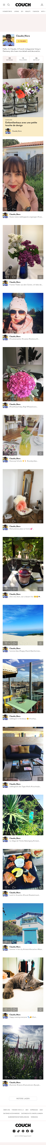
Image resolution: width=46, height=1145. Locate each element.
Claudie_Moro (17, 131)
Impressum (34, 1110)
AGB (41, 1110)
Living (16, 11)
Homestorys (7, 11)
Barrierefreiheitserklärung (18, 1117)
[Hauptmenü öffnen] (4, 4)
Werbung (34, 1117)
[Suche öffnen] (8, 4)
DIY (22, 11)
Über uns (6, 1110)
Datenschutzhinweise (11, 1113)
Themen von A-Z (18, 1110)
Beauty (28, 11)
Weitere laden (23, 1099)
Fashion (36, 11)
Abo (26, 1110)
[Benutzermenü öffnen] (42, 4)
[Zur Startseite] (22, 4)
